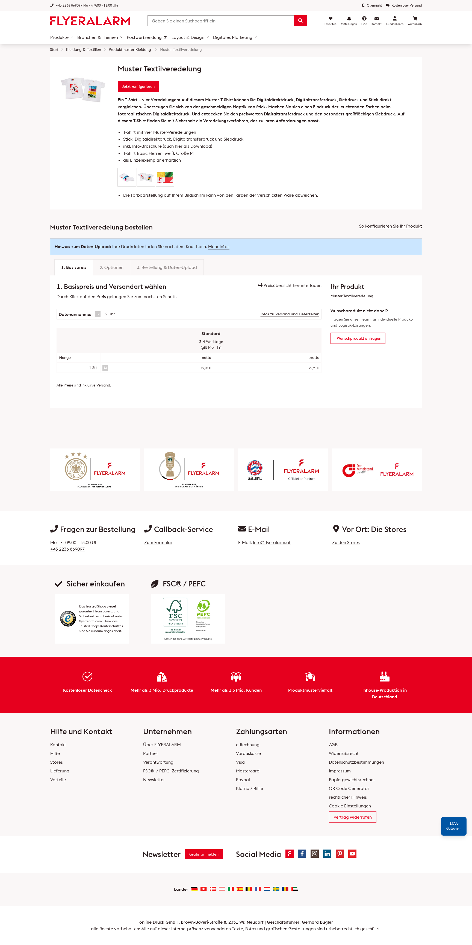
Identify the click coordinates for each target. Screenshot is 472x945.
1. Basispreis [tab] (73, 267)
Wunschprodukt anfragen (359, 338)
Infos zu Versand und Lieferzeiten (290, 314)
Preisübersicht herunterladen (291, 285)
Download (200, 146)
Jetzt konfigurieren (138, 86)
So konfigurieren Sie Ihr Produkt (390, 226)
